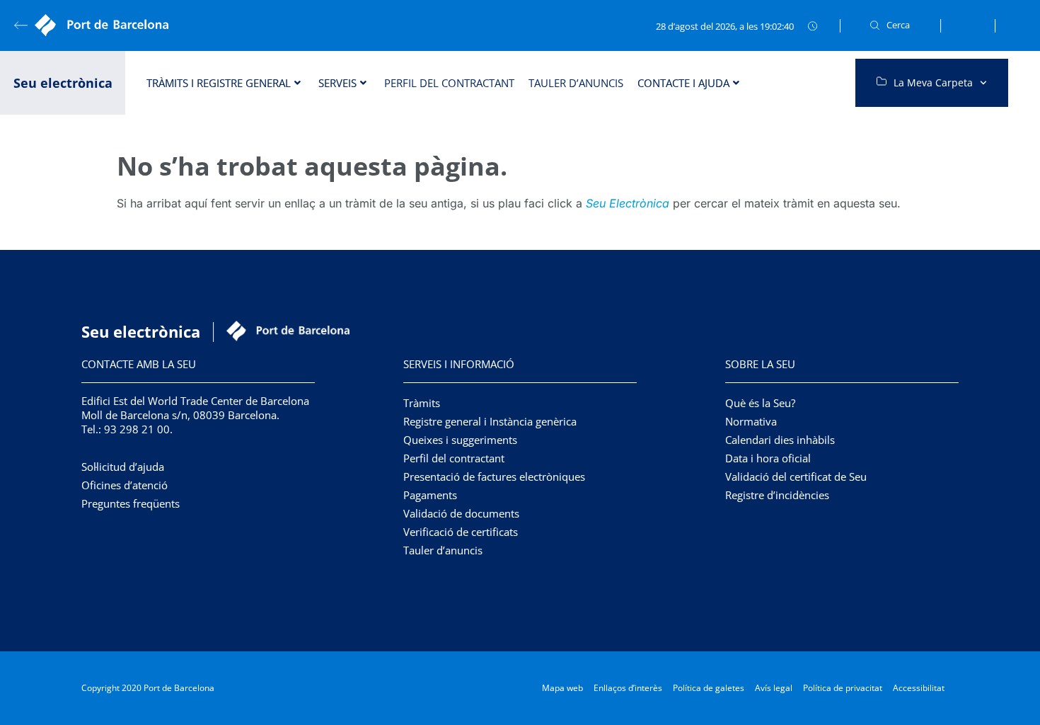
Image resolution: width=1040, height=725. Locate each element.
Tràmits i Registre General (218, 83)
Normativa (751, 421)
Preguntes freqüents (130, 503)
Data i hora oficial (768, 458)
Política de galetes (708, 688)
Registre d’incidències (777, 495)
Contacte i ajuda (683, 83)
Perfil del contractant (449, 83)
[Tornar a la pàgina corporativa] (106, 25)
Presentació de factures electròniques (494, 476)
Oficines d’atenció (124, 485)
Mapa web (562, 688)
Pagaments (430, 495)
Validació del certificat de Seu (796, 476)
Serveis (337, 83)
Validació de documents (461, 513)
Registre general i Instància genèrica (490, 421)
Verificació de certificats (460, 532)
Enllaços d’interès (628, 688)
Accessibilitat (918, 688)
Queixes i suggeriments (460, 440)
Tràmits (421, 403)
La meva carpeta (933, 82)
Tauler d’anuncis (575, 83)
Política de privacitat (842, 688)
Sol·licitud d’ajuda (122, 466)
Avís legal (773, 688)
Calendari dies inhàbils (780, 440)
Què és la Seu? (760, 403)
